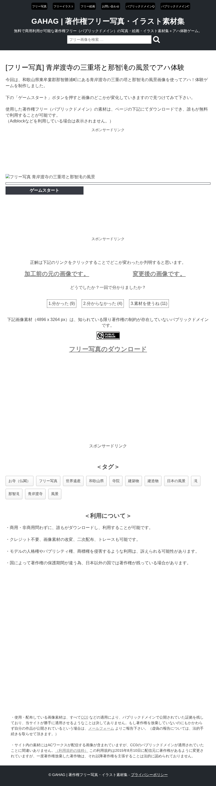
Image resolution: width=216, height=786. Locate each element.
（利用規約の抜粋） (71, 750)
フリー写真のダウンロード (108, 349)
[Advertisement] (108, 152)
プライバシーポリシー (149, 775)
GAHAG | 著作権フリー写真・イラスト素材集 (108, 21)
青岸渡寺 (35, 494)
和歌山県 (96, 481)
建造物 (153, 481)
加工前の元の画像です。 (56, 273)
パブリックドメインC (175, 6)
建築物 (133, 481)
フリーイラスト (63, 6)
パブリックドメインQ (140, 6)
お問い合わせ (110, 6)
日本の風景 (176, 481)
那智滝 (13, 494)
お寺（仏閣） (19, 481)
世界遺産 (73, 481)
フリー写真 (39, 6)
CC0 (84, 717)
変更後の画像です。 (159, 273)
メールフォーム (101, 728)
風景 (54, 494)
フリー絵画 (88, 6)
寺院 (116, 481)
